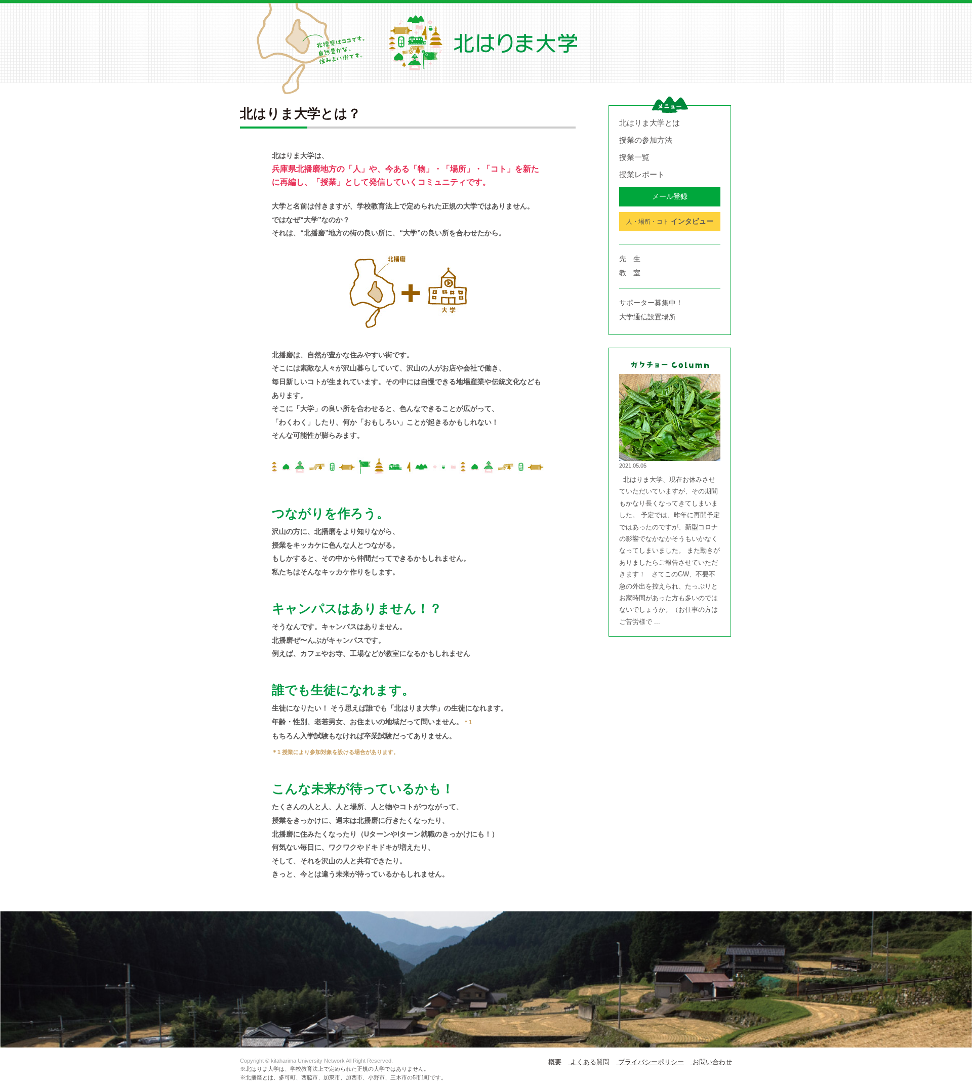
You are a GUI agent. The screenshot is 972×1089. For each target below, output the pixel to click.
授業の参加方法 (645, 140)
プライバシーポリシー (650, 1062)
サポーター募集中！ (651, 303)
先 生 (629, 259)
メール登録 (669, 196)
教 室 (629, 273)
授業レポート (642, 174)
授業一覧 (634, 157)
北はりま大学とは (649, 122)
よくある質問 (589, 1062)
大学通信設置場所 (647, 317)
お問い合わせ (711, 1062)
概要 (554, 1062)
